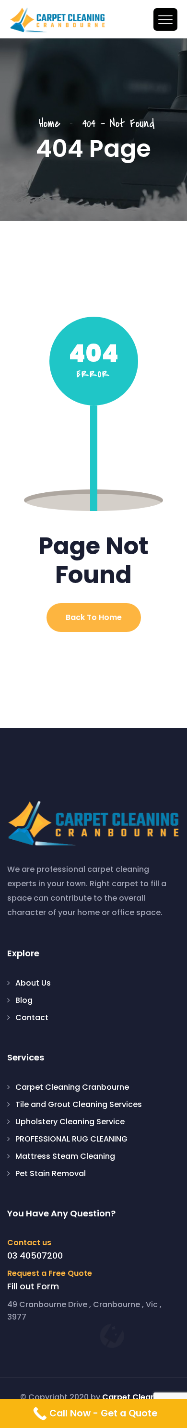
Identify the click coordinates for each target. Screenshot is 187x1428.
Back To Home (94, 617)
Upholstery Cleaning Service (70, 1121)
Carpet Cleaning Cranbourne (72, 1087)
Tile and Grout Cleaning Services (78, 1104)
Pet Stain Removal (50, 1173)
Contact (31, 1017)
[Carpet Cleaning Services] (57, 20)
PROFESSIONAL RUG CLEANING (71, 1138)
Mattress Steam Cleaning (65, 1156)
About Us (33, 982)
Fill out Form (33, 1286)
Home (54, 123)
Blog (24, 1000)
